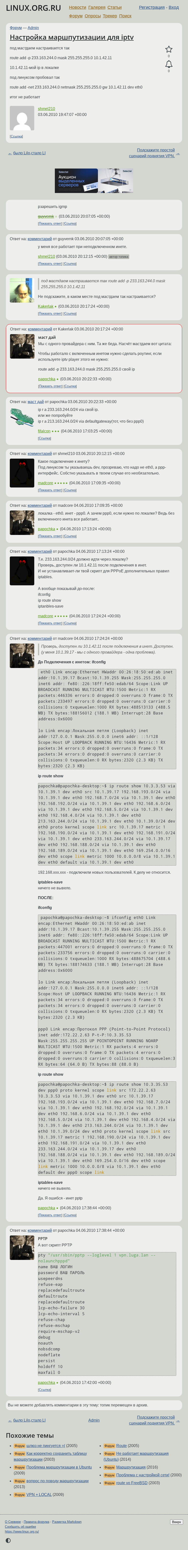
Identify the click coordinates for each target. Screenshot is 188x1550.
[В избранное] (168, 49)
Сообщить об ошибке (20, 1526)
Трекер (110, 15)
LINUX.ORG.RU (33, 7)
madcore (45, 483)
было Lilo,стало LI (29, 153)
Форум (75, 15)
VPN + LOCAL (39, 1495)
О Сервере (13, 1522)
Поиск (125, 15)
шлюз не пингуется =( (45, 1446)
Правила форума (36, 1522)
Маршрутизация (131, 1467)
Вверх (176, 1522)
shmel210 (46, 109)
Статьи (114, 7)
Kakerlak (45, 306)
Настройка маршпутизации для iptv (72, 37)
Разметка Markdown (67, 1522)
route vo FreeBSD (132, 1483)
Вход (174, 7)
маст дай (36, 402)
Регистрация (152, 7)
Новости (77, 7)
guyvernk (46, 216)
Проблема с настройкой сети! (142, 1475)
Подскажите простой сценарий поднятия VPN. (152, 153)
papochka (46, 379)
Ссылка (16, 136)
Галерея (97, 7)
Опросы (93, 15)
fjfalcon (44, 431)
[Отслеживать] (168, 64)
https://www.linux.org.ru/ (22, 1531)
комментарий (40, 239)
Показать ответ (50, 224)
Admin (33, 28)
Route (121, 1446)
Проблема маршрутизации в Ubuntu (59, 1467)
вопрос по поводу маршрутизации (57, 1481)
